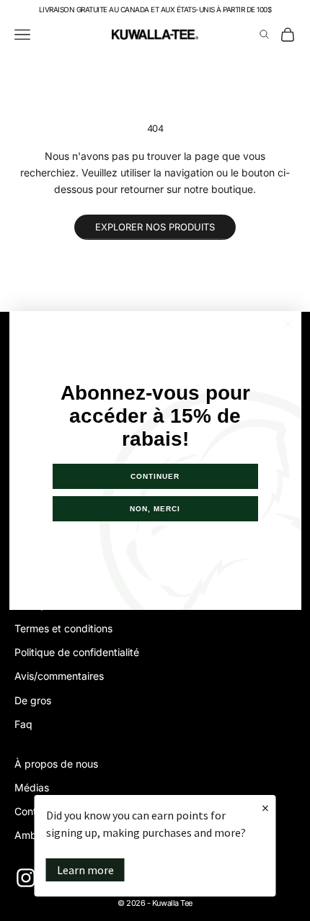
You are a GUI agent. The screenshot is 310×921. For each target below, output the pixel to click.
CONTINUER (155, 476)
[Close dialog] (288, 324)
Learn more (85, 870)
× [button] (265, 808)
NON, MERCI (155, 509)
